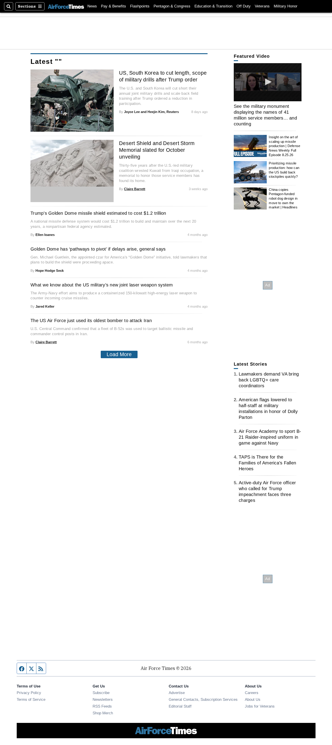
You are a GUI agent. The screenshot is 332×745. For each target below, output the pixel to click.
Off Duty (243, 6)
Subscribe (101, 692)
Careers (251, 692)
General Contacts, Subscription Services (203, 699)
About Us (252, 699)
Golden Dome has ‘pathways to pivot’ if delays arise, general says (98, 249)
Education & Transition (213, 6)
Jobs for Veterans (260, 706)
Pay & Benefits (113, 6)
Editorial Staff (180, 706)
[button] (268, 82)
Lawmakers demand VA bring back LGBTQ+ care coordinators (269, 379)
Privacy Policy (29, 692)
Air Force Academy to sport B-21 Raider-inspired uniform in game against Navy (270, 437)
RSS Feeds (102, 706)
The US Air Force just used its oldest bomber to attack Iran (91, 320)
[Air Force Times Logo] (66, 6)
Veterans (262, 6)
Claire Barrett (134, 189)
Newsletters (103, 699)
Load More (119, 354)
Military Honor (285, 6)
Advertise (177, 692)
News (92, 6)
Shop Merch (103, 713)
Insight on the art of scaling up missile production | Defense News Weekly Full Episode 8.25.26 (284, 146)
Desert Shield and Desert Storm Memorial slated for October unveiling (157, 150)
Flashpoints (140, 6)
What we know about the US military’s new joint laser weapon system (101, 284)
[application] (72, 163)
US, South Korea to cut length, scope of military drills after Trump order (163, 76)
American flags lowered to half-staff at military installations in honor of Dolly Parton (268, 408)
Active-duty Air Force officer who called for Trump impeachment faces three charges (267, 491)
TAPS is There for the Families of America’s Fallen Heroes (267, 462)
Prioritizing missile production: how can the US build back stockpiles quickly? (284, 169)
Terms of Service (31, 699)
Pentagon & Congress (172, 6)
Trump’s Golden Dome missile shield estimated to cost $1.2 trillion (98, 213)
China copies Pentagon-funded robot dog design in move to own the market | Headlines (283, 198)
